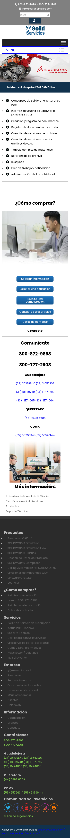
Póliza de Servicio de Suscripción (28, 623)
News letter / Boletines (22, 653)
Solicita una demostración (24, 605)
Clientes (12, 700)
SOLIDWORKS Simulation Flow (26, 548)
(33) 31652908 (45, 383)
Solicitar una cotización (22, 595)
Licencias (13, 583)
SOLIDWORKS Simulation (23, 543)
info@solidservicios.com (37, 8)
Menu (10, 50)
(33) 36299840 (25, 383)
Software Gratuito (19, 578)
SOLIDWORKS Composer (23, 563)
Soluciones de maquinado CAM (27, 573)
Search (23, 15)
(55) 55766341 (25, 435)
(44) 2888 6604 (35, 418)
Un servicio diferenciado (23, 690)
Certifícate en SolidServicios (24, 501)
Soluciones (14, 675)
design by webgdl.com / (51, 829)
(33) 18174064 (44, 400)
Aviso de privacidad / (14, 833)
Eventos (12, 723)
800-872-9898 (13, 740)
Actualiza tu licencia (20, 628)
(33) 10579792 (45, 392)
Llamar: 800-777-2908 (22, 600)
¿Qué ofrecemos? (19, 695)
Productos (13, 506)
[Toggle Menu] (63, 42)
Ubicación (14, 705)
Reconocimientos (19, 680)
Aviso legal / (33, 833)
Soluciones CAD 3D (19, 538)
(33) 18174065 (25, 400)
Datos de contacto (20, 610)
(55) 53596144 (45, 435)
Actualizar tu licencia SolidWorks (27, 496)
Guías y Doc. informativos (24, 648)
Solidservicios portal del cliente (28, 643)
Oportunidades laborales (24, 685)
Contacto (13, 728)
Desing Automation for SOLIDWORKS (31, 568)
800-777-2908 (14, 745)
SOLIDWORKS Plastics (21, 553)
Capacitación (16, 718)
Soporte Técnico (17, 511)
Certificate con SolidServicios (26, 638)
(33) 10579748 (25, 392)
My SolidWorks (17, 658)
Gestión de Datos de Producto (27, 558)
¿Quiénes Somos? (19, 670)
